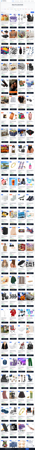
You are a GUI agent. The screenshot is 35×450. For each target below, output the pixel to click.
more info (22, 2)
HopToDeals (4, 0)
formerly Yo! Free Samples (4, 1)
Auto (16, 10)
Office (19, 10)
